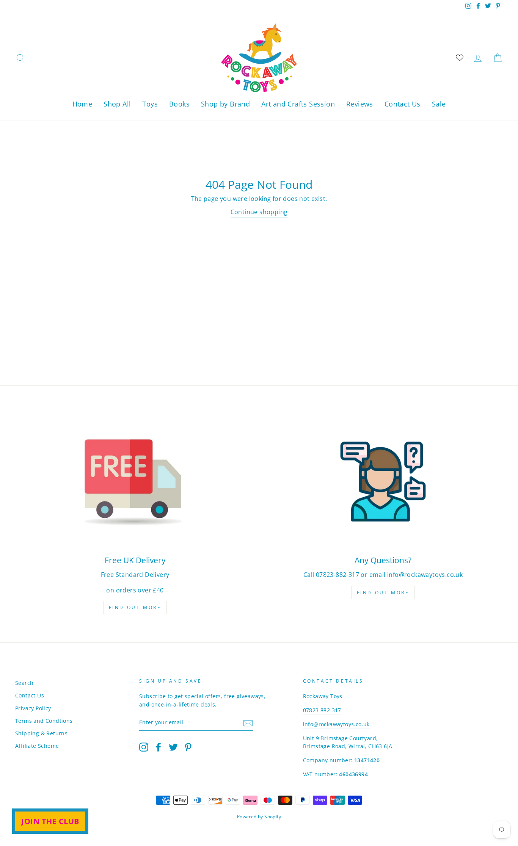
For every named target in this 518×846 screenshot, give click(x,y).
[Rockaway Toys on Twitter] (173, 747)
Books (179, 103)
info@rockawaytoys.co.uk (425, 574)
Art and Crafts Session (298, 103)
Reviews (359, 103)
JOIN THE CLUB (50, 821)
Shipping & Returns (41, 733)
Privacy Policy (33, 708)
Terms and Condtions (44, 720)
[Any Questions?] (383, 481)
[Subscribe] (248, 723)
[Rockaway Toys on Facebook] (158, 747)
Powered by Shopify (259, 816)
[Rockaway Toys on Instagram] (143, 747)
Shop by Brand (225, 103)
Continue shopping (259, 212)
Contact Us (403, 103)
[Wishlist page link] (459, 57)
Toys (150, 103)
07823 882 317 (322, 710)
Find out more (135, 607)
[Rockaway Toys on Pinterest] (188, 747)
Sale (439, 103)
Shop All (117, 103)
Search (24, 682)
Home (82, 103)
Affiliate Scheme (37, 745)
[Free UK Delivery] (135, 481)
